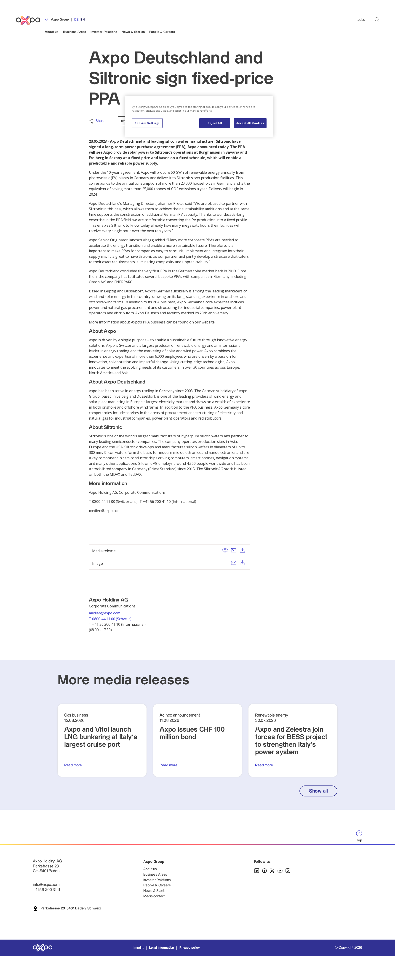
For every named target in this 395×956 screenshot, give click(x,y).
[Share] (91, 121)
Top (359, 840)
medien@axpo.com (104, 613)
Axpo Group (59, 19)
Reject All (215, 123)
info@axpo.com (46, 885)
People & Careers (162, 32)
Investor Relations (104, 32)
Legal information (161, 947)
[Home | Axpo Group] (30, 20)
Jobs (361, 19)
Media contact (154, 896)
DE (76, 19)
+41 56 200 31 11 (46, 890)
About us (51, 32)
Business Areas (74, 32)
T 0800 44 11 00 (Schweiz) (110, 618)
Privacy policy (189, 947)
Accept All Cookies (250, 123)
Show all (318, 791)
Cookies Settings (147, 123)
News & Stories (133, 32)
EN (82, 19)
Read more (73, 765)
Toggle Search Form (376, 19)
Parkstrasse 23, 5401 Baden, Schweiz (70, 908)
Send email (233, 550)
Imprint (138, 947)
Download (242, 550)
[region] (199, 116)
